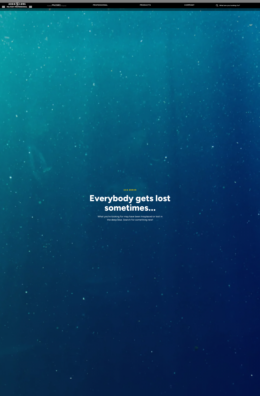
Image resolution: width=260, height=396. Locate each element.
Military (56, 5)
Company (189, 5)
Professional (100, 5)
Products (145, 5)
